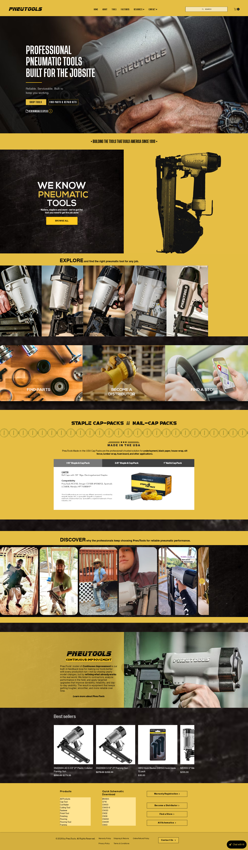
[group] (124, 751)
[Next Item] (242, 581)
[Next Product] (190, 744)
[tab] (78, 463)
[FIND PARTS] (41, 371)
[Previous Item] (6, 581)
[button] (237, 9)
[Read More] (123, 371)
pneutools (25, 9)
